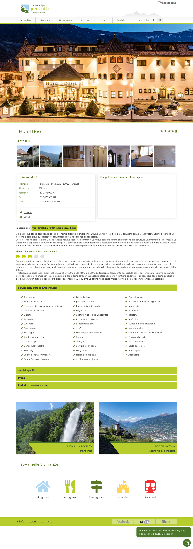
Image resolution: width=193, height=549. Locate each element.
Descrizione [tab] (23, 228)
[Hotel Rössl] (28, 161)
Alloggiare (25, 20)
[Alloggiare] (43, 486)
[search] (160, 20)
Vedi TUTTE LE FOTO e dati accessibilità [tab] (54, 228)
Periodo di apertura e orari (33, 385)
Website (28, 212)
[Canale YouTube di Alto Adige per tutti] (144, 521)
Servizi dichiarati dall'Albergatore (38, 287)
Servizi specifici (27, 370)
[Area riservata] (153, 20)
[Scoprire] (123, 486)
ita (147, 20)
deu (141, 20)
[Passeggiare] (96, 486)
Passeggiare (65, 20)
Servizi (120, 20)
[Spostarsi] (150, 486)
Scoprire (85, 20)
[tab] (96, 288)
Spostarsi (103, 20)
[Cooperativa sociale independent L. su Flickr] (166, 521)
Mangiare (45, 20)
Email (27, 217)
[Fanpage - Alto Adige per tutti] (123, 521)
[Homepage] (36, 8)
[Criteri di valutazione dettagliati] (30, 257)
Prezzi (21, 378)
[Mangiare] (70, 486)
